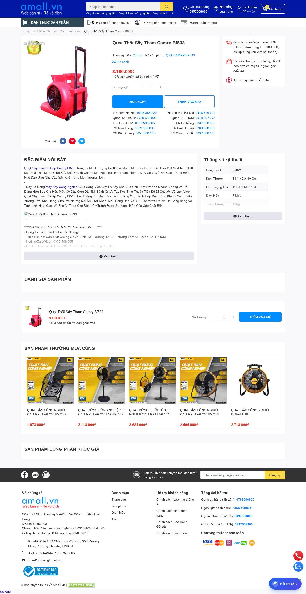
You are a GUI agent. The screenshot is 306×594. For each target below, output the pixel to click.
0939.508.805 (145, 128)
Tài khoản (250, 7)
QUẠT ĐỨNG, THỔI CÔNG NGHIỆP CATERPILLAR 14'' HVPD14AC (149, 414)
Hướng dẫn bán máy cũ (113, 22)
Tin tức (116, 519)
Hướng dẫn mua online (159, 22)
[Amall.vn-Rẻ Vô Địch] (48, 8)
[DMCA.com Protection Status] (81, 585)
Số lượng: (120, 87)
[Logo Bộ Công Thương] (40, 571)
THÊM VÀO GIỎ (189, 101)
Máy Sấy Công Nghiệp (62, 187)
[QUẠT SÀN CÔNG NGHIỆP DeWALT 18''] (254, 380)
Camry (138, 55)
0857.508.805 (145, 123)
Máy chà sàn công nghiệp (134, 13)
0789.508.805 (147, 118)
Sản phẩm (119, 506)
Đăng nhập (249, 11)
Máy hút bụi (160, 13)
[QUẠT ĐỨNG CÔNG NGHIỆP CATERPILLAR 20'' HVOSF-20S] (101, 380)
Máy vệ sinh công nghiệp (101, 13)
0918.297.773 (205, 118)
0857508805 (198, 11)
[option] (65, 81)
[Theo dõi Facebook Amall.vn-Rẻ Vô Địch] (24, 474)
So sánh (6, 592)
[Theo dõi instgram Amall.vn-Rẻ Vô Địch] (46, 474)
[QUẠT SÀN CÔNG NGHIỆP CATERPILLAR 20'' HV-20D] (50, 380)
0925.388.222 (147, 112)
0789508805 (245, 499)
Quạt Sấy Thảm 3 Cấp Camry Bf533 (49, 168)
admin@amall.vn (50, 560)
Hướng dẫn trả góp (203, 22)
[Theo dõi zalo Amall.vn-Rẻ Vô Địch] (35, 474)
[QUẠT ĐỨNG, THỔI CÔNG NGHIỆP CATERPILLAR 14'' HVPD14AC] (152, 380)
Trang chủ (119, 499)
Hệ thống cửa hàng (226, 9)
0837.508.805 (205, 123)
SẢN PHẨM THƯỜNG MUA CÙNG (59, 348)
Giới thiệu (118, 512)
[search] (166, 6)
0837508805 (242, 508)
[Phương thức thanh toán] (228, 542)
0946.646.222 (205, 112)
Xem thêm (111, 256)
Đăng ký (275, 475)
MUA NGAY (137, 101)
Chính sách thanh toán (172, 533)
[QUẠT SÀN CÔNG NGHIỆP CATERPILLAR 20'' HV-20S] (203, 380)
